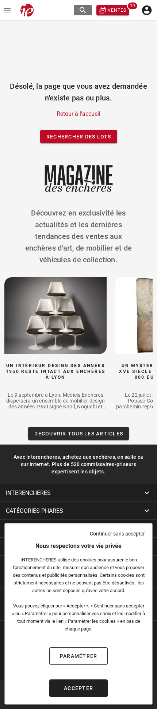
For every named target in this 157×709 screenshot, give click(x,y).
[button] (78, 493)
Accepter (78, 688)
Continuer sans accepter (117, 534)
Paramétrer (78, 656)
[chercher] (83, 10)
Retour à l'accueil (78, 113)
